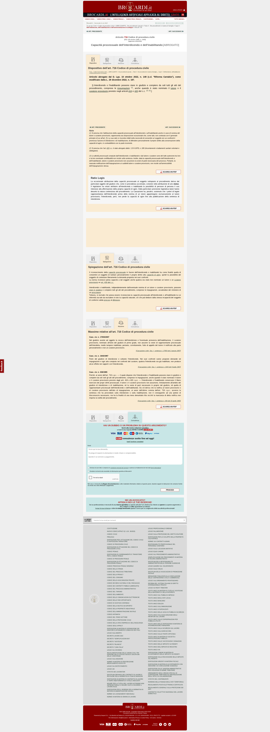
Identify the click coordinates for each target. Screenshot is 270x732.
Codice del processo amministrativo (121, 589)
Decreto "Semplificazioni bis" (118, 638)
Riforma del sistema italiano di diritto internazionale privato (163, 584)
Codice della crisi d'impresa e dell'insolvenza (125, 623)
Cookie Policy (145, 718)
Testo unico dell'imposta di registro (162, 647)
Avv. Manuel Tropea (141, 713)
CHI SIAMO (160, 23)
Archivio (159, 718)
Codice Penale (118, 19)
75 (107, 138)
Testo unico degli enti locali (159, 598)
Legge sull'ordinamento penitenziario (163, 580)
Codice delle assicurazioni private (120, 580)
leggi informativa (156, 468)
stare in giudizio (95, 290)
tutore (173, 88)
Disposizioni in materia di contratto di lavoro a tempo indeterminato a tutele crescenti (125, 679)
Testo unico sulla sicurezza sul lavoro (163, 628)
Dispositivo (93, 262)
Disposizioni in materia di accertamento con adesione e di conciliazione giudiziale (165, 665)
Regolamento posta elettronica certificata (165, 685)
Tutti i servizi (179, 19)
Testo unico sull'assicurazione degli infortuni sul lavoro (162, 615)
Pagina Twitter (165, 723)
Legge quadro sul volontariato (160, 566)
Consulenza (135, 63)
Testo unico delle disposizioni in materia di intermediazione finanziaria (165, 624)
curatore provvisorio (98, 91)
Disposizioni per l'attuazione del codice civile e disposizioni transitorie (125, 540)
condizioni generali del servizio (119, 468)
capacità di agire (154, 275)
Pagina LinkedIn (169, 723)
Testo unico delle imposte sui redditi (163, 644)
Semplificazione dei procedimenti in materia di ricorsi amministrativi (165, 558)
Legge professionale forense (160, 528)
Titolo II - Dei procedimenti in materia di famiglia (145, 72)
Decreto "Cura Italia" (115, 647)
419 (130, 91)
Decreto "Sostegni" (114, 641)
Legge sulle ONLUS (155, 569)
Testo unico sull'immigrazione (160, 606)
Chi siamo (153, 718)
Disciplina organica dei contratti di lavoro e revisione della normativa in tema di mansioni (125, 675)
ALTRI (157, 19)
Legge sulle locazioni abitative (160, 548)
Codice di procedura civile (106, 26)
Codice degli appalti (115, 626)
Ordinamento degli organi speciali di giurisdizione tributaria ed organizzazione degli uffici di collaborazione (165, 674)
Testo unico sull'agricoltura (159, 631)
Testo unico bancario (156, 601)
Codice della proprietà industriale (121, 608)
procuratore (96, 292)
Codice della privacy (115, 574)
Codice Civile (89, 19)
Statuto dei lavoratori (116, 672)
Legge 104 (110, 669)
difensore (116, 300)
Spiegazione (107, 63)
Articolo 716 (138, 27)
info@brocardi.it (123, 718)
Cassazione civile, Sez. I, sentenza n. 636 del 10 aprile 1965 (159, 401)
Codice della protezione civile (119, 620)
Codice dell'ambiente (115, 594)
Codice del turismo (114, 591)
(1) (132, 88)
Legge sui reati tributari (158, 588)
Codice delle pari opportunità (119, 600)
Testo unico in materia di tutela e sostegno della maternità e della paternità (165, 591)
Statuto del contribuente (158, 679)
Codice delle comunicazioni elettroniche (123, 597)
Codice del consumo (115, 577)
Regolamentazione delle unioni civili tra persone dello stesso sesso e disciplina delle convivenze (123, 654)
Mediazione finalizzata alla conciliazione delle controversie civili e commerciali (164, 577)
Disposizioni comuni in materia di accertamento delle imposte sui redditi (164, 653)
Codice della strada (115, 569)
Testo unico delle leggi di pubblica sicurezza (166, 612)
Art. (95, 31)
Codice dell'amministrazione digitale (121, 611)
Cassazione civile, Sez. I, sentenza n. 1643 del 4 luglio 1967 (159, 367)
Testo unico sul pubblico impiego (161, 595)
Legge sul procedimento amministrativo (164, 554)
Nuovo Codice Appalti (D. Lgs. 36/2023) (121, 531)
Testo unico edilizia (156, 603)
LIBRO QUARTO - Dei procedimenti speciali (120, 72)
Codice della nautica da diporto (119, 606)
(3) (150, 90)
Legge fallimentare (155, 531)
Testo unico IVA (154, 650)
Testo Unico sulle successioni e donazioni (165, 641)
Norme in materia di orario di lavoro (121, 697)
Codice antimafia (113, 614)
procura (107, 300)
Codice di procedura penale (118, 559)
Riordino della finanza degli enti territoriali (166, 682)
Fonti (95, 26)
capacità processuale (117, 272)
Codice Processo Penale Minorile (120, 566)
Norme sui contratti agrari (159, 541)
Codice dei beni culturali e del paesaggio (123, 583)
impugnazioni (123, 88)
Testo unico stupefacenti (158, 609)
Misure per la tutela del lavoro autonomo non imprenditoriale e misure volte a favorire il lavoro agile (125, 685)
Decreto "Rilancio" (114, 644)
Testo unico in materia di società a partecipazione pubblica (161, 637)
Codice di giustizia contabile (118, 603)
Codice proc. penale (133, 19)
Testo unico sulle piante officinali (162, 634)
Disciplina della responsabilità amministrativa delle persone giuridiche (164, 562)
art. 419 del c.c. (107, 282)
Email (89, 445)
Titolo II (158, 26)
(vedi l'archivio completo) (135, 441)
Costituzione (148, 19)
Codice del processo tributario (119, 572)
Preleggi (110, 537)
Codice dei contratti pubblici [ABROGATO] (123, 586)
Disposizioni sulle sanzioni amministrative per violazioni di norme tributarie (164, 669)
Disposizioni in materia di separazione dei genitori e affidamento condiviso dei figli (123, 629)
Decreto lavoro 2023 (115, 636)
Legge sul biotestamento (117, 666)
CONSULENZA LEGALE (174, 23)
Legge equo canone (155, 551)
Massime (121, 63)
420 (136, 91)
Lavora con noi (135, 720)
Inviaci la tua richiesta (102, 508)
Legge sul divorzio (114, 650)
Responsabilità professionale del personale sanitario (161, 545)
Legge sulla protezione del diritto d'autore (165, 534)
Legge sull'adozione (115, 659)
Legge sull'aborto (114, 633)
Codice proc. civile (103, 19)
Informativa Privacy (134, 718)
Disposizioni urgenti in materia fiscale (163, 661)
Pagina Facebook (160, 723)
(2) (147, 90)
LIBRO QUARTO (129, 26)
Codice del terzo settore (117, 617)
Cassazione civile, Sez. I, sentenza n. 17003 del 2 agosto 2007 (158, 351)
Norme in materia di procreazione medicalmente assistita (120, 662)
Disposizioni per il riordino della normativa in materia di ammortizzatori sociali (125, 690)
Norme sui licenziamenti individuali (120, 694)
